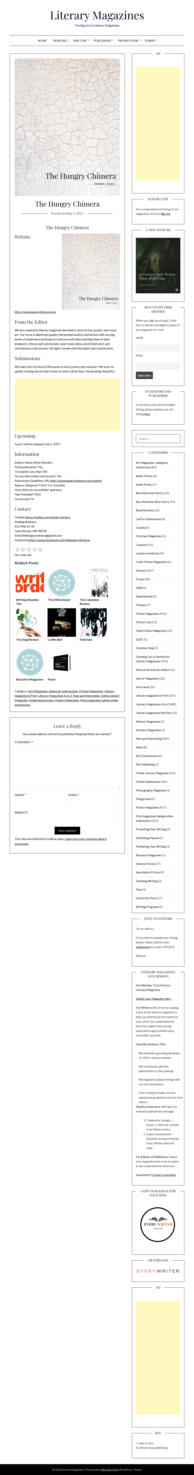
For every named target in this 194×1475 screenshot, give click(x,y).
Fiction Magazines (91, 691)
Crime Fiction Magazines (151, 562)
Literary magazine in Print (152, 695)
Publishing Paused (147, 838)
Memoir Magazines (148, 721)
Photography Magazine (151, 790)
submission (143, 947)
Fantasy (141, 605)
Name (20, 795)
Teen (139, 889)
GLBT (139, 639)
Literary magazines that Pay (153, 712)
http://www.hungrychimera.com (35, 312)
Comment (24, 742)
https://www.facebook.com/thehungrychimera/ (59, 540)
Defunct (141, 570)
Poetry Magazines (67, 700)
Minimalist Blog (110, 1469)
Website (21, 812)
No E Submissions (147, 756)
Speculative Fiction (148, 872)
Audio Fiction (144, 476)
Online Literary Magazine (152, 773)
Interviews (142, 687)
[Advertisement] (67, 404)
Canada (140, 527)
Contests (141, 544)
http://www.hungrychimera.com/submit (76, 480)
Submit (150, 40)
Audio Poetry (144, 484)
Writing (80, 40)
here (147, 414)
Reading (60, 40)
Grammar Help (145, 648)
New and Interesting (86, 695)
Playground (143, 799)
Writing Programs (147, 906)
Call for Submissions (148, 519)
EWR (139, 588)
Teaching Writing (147, 881)
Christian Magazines (149, 536)
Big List (165, 213)
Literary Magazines (97, 14)
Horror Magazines (147, 678)
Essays (140, 579)
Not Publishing (145, 764)
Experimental (144, 596)
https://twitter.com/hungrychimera (47, 517)
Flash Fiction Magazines (151, 630)
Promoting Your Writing (151, 829)
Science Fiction (145, 863)
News (139, 747)
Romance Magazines (149, 855)
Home (42, 40)
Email (73, 795)
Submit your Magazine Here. (154, 998)
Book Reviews (145, 510)
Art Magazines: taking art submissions (53, 691)
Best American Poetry (149, 493)
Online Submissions (41, 700)
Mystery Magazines (148, 730)
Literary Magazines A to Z (55, 695)
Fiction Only (143, 622)
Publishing (102, 40)
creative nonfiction (148, 553)
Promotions (128, 40)
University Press (146, 898)
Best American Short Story (152, 501)
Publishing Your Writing (151, 846)
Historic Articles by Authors (153, 669)
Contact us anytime (163, 1175)
